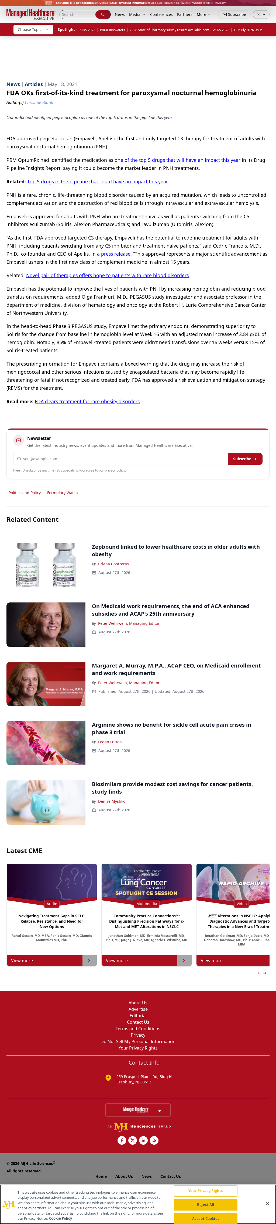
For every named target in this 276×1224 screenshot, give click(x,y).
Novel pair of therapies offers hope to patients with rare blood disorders (107, 275)
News (120, 14)
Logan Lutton (110, 741)
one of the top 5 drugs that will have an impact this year (177, 160)
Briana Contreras (113, 563)
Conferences (161, 14)
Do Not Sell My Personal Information (138, 1041)
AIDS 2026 (87, 30)
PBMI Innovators (112, 30)
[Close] (267, 1203)
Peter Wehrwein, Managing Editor (129, 623)
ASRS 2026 (221, 30)
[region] (138, 1204)
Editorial (138, 1016)
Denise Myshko (111, 801)
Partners (184, 14)
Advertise (138, 1009)
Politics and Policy (25, 492)
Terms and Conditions (138, 1029)
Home (101, 1176)
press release (115, 254)
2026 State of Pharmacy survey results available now (169, 30)
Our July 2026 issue (248, 30)
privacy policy (115, 470)
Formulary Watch (62, 492)
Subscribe (242, 458)
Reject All (205, 1204)
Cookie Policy (60, 1218)
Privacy (138, 1035)
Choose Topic (30, 29)
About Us (138, 1003)
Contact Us (138, 1022)
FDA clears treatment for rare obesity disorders (87, 401)
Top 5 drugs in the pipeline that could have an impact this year (97, 181)
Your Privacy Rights (138, 1048)
